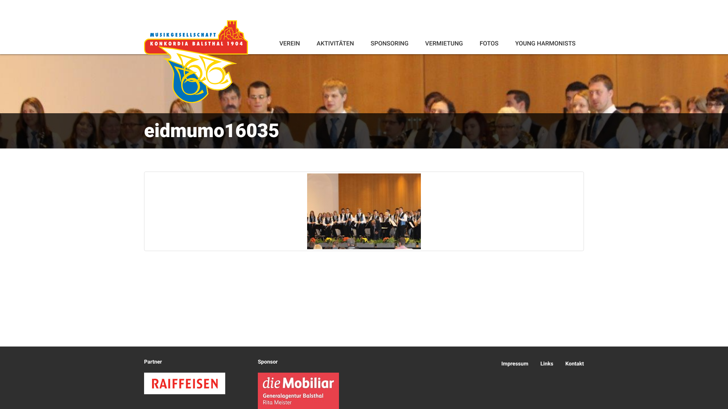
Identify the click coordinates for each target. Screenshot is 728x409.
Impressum (514, 364)
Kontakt (574, 364)
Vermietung (444, 43)
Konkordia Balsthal (196, 61)
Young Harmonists (545, 43)
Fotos (489, 43)
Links (546, 364)
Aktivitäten (335, 43)
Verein (289, 43)
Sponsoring (389, 43)
